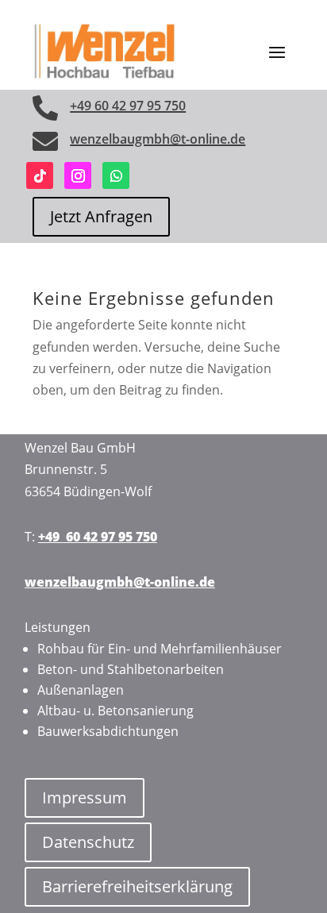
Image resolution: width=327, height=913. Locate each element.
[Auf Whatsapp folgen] (115, 175)
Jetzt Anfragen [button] (101, 216)
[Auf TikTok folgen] (39, 175)
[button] (277, 51)
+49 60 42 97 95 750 (128, 105)
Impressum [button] (84, 797)
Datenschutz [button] (88, 842)
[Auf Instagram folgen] (77, 175)
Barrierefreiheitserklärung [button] (137, 886)
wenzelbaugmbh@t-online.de (157, 139)
